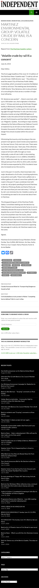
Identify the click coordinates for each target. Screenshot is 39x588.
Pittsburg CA (32, 272)
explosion (16, 265)
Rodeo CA (6, 275)
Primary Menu (36, 12)
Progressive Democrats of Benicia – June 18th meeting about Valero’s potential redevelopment (18, 500)
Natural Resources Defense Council (14, 272)
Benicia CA (17, 260)
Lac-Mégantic (26, 265)
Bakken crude (7, 260)
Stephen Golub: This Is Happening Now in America (17, 448)
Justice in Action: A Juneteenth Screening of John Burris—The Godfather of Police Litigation (19, 492)
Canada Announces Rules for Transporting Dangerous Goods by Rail (18, 286)
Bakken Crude (6, 21)
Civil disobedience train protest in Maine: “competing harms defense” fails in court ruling (18, 296)
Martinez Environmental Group (13, 270)
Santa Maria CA (16, 275)
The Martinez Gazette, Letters (21, 49)
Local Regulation (27, 21)
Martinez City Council (10, 267)
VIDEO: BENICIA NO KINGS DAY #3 (13, 506)
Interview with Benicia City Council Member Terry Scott (19, 407)
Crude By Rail (15, 21)
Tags (3, 565)
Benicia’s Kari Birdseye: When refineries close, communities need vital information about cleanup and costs (19, 485)
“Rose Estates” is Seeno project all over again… (15, 420)
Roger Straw (14, 43)
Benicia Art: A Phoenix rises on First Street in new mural (19, 527)
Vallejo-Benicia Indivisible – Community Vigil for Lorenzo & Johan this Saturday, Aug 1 (17, 400)
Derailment (6, 265)
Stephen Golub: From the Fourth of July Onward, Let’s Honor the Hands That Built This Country (18, 470)
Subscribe (5, 329)
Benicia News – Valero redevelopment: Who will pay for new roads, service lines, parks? (19, 434)
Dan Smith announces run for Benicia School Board (17, 371)
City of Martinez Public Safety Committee (16, 262)
